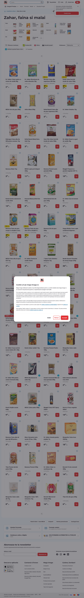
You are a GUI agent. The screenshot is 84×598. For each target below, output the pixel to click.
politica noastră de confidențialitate (49, 304)
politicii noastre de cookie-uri (36, 310)
